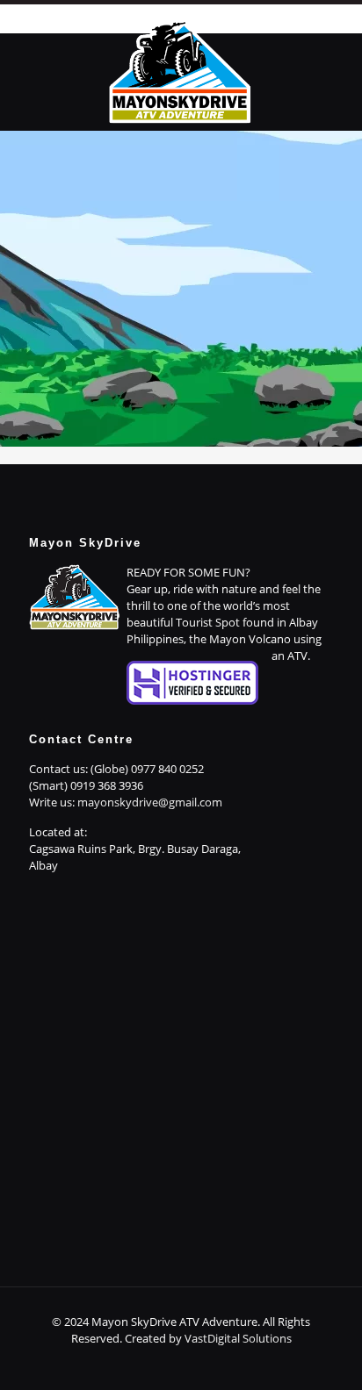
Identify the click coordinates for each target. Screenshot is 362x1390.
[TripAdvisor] (240, 1363)
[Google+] (145, 1363)
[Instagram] (216, 1363)
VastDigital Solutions (238, 1338)
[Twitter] (169, 1363)
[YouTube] (193, 1363)
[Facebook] (121, 1363)
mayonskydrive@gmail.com (149, 802)
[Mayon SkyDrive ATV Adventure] (181, 69)
